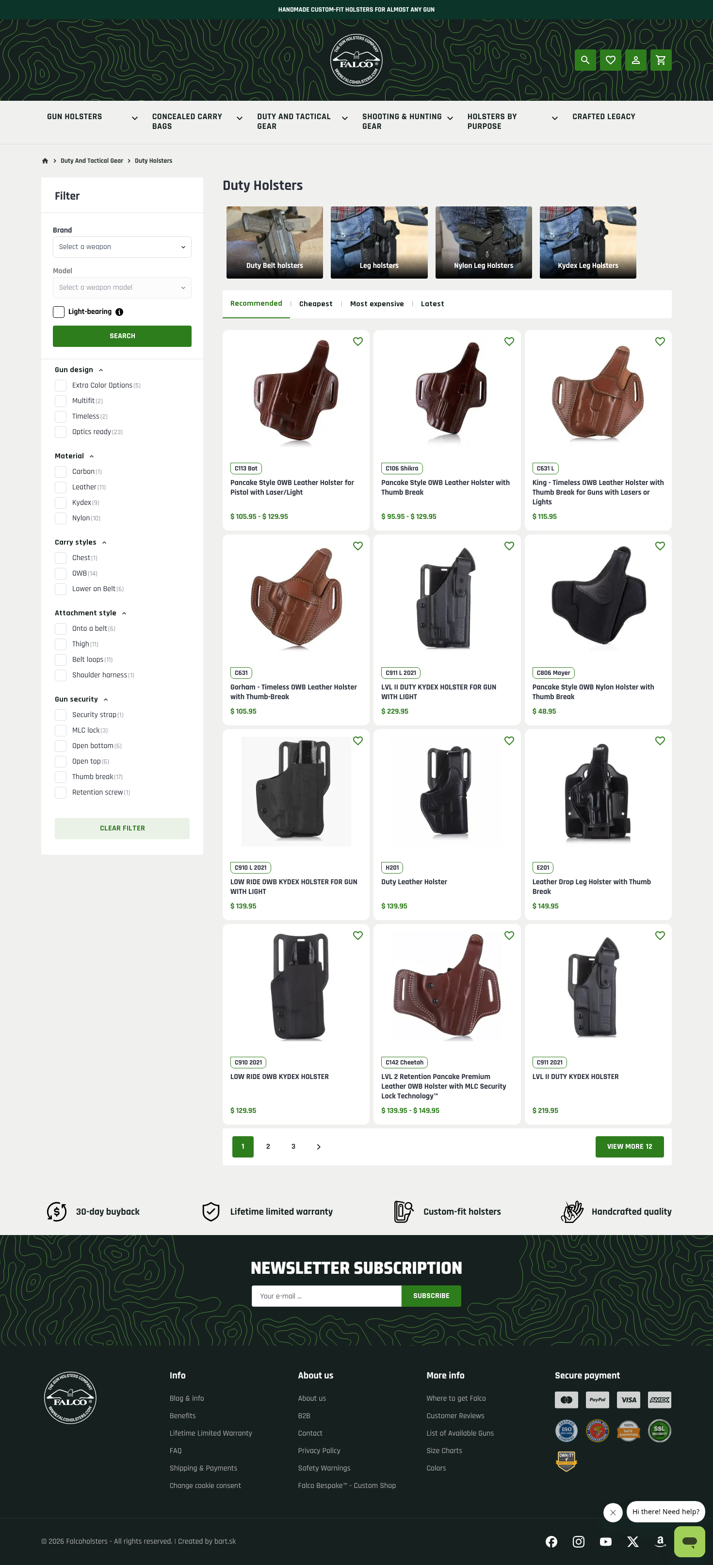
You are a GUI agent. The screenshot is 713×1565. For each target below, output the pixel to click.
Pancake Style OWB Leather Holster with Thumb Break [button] (445, 488)
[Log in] (636, 60)
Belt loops (92, 660)
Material (69, 456)
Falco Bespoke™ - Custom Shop (347, 1486)
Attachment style (85, 613)
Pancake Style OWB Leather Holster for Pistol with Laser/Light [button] (292, 488)
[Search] (585, 60)
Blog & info (187, 1398)
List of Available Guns (460, 1433)
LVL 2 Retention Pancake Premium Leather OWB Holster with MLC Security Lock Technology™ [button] (443, 1086)
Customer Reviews (455, 1416)
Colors (436, 1468)
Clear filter (122, 828)
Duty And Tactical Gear (294, 122)
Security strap (97, 715)
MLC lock (90, 730)
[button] (296, 398)
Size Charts (444, 1451)
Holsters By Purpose (492, 122)
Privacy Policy (319, 1451)
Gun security (76, 699)
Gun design (74, 370)
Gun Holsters (74, 117)
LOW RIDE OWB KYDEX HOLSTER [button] (279, 1077)
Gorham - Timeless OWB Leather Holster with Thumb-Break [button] (293, 692)
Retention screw (101, 792)
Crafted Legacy (603, 117)
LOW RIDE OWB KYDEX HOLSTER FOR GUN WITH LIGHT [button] (293, 887)
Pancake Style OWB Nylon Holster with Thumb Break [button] (593, 692)
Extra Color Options (106, 385)
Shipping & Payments (204, 1468)
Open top (90, 761)
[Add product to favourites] (358, 341)
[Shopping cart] (661, 60)
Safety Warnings (324, 1468)
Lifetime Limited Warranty (211, 1433)
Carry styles (76, 542)
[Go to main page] (45, 161)
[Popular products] (610, 60)
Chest (84, 558)
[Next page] (318, 1147)
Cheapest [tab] (316, 304)
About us (312, 1398)
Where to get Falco (456, 1398)
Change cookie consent (206, 1486)
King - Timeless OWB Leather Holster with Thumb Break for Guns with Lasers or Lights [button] (598, 492)
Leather (89, 487)
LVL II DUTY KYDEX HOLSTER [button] (576, 1077)
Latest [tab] (432, 304)
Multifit (87, 401)
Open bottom (97, 746)
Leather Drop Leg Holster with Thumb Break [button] (592, 887)
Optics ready (97, 432)
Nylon (86, 518)
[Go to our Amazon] (660, 1541)
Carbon (87, 472)
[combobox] (122, 247)
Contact (310, 1433)
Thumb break (97, 777)
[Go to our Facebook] (551, 1541)
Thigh (85, 644)
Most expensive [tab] (377, 304)
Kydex (85, 503)
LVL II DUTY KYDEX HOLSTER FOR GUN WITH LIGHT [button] (438, 692)
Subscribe (431, 1296)
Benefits (183, 1416)
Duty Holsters (153, 160)
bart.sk (225, 1541)
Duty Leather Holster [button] (414, 882)
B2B (304, 1416)
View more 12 (629, 1147)
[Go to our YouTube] (605, 1541)
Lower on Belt (98, 589)
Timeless (90, 416)
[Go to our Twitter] (633, 1541)
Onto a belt (93, 629)
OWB (84, 573)
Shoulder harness (103, 675)
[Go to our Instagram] (578, 1541)
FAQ (176, 1451)
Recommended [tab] (256, 303)
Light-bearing (90, 312)
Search (122, 336)
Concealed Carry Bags (187, 122)
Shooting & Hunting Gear (402, 122)
